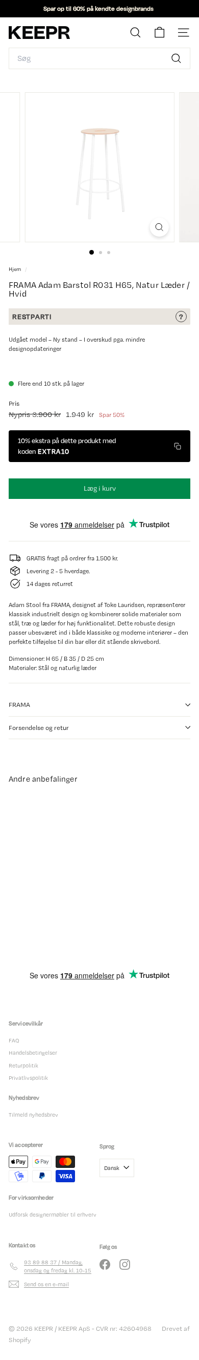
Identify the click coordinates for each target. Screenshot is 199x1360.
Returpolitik (23, 1065)
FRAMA (19, 704)
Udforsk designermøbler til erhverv (52, 1214)
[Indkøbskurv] (159, 32)
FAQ (14, 1040)
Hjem (15, 269)
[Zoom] (159, 227)
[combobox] (99, 58)
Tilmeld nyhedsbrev (33, 1114)
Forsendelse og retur (39, 727)
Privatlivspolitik (28, 1077)
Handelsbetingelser (33, 1052)
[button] (99, 446)
